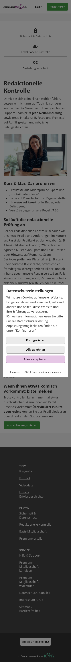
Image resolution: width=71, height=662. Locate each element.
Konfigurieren (25, 331)
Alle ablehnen (35, 350)
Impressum (16, 372)
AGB (27, 372)
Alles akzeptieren (35, 359)
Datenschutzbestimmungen (46, 372)
